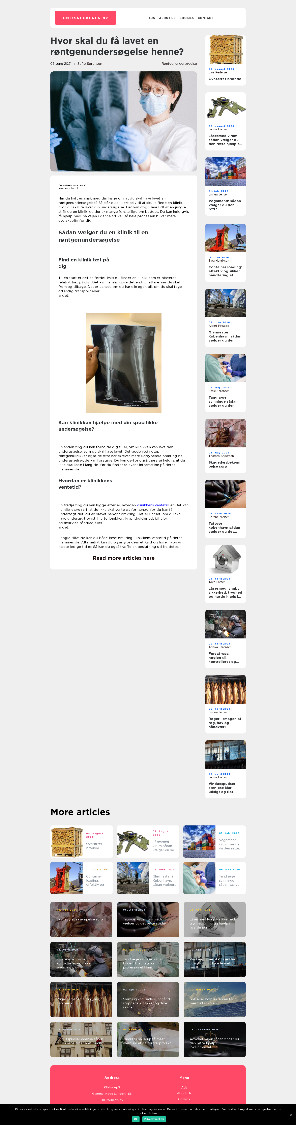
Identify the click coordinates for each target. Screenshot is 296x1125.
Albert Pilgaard (219, 325)
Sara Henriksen (219, 260)
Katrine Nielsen (219, 517)
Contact (205, 18)
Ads (151, 18)
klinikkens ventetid (153, 505)
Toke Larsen (217, 582)
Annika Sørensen (220, 647)
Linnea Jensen (218, 194)
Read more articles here (124, 558)
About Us (167, 18)
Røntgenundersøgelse (179, 64)
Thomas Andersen (221, 455)
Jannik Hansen (218, 129)
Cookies (186, 18)
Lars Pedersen (219, 72)
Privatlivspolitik (154, 1119)
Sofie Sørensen (89, 64)
